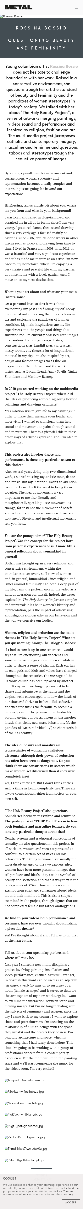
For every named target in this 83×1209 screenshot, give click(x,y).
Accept (71, 1202)
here (70, 1194)
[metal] (18, 7)
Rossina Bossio (64, 67)
